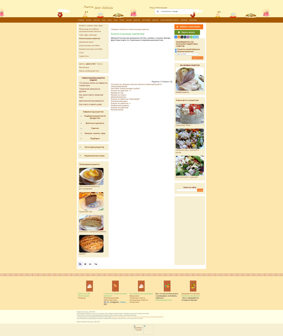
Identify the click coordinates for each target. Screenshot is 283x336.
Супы (104, 20)
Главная (81, 20)
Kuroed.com (125, 318)
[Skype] (194, 37)
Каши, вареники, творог (170, 20)
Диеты (82, 64)
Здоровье (193, 20)
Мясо (110, 20)
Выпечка (137, 20)
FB (105, 302)
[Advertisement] (142, 61)
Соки (81, 52)
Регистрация (161, 7)
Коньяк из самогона (119, 107)
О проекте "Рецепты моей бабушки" (115, 294)
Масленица (84, 67)
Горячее (95, 128)
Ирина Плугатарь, (83, 312)
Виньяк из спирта (118, 95)
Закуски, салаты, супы (94, 133)
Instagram (114, 302)
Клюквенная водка (119, 101)
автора (134, 315)
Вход (152, 7)
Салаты (89, 20)
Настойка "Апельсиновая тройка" (125, 88)
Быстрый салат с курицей (187, 177)
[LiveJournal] (185, 37)
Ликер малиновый (119, 86)
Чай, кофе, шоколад (88, 35)
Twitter (123, 302)
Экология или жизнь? (190, 296)
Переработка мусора (190, 293)
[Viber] (188, 37)
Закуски (97, 20)
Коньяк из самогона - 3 (121, 90)
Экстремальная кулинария (141, 293)
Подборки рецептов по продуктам (95, 117)
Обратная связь (110, 300)
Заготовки (146, 20)
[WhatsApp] (191, 37)
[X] (182, 37)
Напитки (184, 20)
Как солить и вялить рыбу (90, 104)
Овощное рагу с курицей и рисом (187, 151)
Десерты (155, 20)
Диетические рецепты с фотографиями (89, 187)
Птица (122, 20)
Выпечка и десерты (95, 123)
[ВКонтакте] (175, 37)
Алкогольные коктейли (89, 45)
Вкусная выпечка (185, 51)
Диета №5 (90, 64)
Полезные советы (137, 298)
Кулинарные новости (139, 300)
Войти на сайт (84, 293)
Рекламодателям (111, 298)
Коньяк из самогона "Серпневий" (125, 99)
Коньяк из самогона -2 (120, 103)
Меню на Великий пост (89, 71)
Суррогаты (84, 56)
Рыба (116, 20)
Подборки (95, 138)
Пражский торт (86, 211)
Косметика (134, 302)
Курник (82, 254)
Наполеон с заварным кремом (92, 231)
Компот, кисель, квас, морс (91, 25)
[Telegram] (197, 37)
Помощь (82, 298)
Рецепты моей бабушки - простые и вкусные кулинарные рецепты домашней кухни (137, 317)
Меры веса (134, 296)
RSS (105, 304)
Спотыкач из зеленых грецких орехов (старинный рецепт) (136, 84)
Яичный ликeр (117, 109)
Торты (99, 64)
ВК (108, 302)
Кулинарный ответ (164, 300)
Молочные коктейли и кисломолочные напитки (90, 30)
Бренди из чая (117, 93)
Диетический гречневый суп (91, 101)
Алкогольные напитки (139, 29)
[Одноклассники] (179, 37)
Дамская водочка (118, 97)
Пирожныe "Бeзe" (183, 125)
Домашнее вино (86, 42)
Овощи (129, 20)
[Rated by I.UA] (148, 334)
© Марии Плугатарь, (87, 322)
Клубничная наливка (120, 105)
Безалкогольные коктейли (90, 49)
